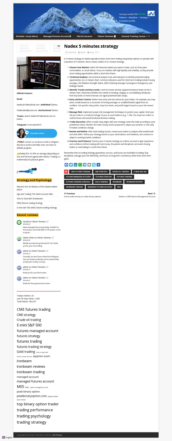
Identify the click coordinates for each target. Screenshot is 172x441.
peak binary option (28, 391)
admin (25, 251)
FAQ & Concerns (84, 36)
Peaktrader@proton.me (27, 110)
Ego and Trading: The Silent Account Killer (35, 194)
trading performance (35, 409)
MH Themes (57, 435)
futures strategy (104, 177)
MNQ (27, 387)
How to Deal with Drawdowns (30, 198)
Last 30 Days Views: (26, 298)
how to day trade (42, 352)
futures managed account (78, 177)
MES (119, 187)
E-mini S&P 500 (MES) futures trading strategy (37, 207)
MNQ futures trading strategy (29, 203)
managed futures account (100, 187)
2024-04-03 (72, 52)
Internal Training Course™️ (135, 36)
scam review (21, 400)
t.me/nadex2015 (34, 124)
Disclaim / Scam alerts (27, 36)
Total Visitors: (23, 301)
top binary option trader (38, 403)
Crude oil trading (120, 172)
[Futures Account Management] (86, 32)
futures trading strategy (78, 182)
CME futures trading (80, 172)
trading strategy (31, 422)
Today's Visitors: (24, 295)
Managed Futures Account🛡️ (57, 36)
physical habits (53, 396)
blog (92, 52)
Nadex (83, 52)
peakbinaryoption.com (32, 396)
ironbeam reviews (134, 182)
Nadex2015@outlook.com (28, 104)
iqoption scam (41, 356)
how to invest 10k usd (24, 356)
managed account (28, 377)
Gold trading (101, 182)
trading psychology (34, 415)
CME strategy (101, 172)
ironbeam (117, 182)
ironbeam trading (74, 187)
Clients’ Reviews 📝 (107, 36)
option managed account (39, 387)
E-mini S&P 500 (140, 172)
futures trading (124, 177)
